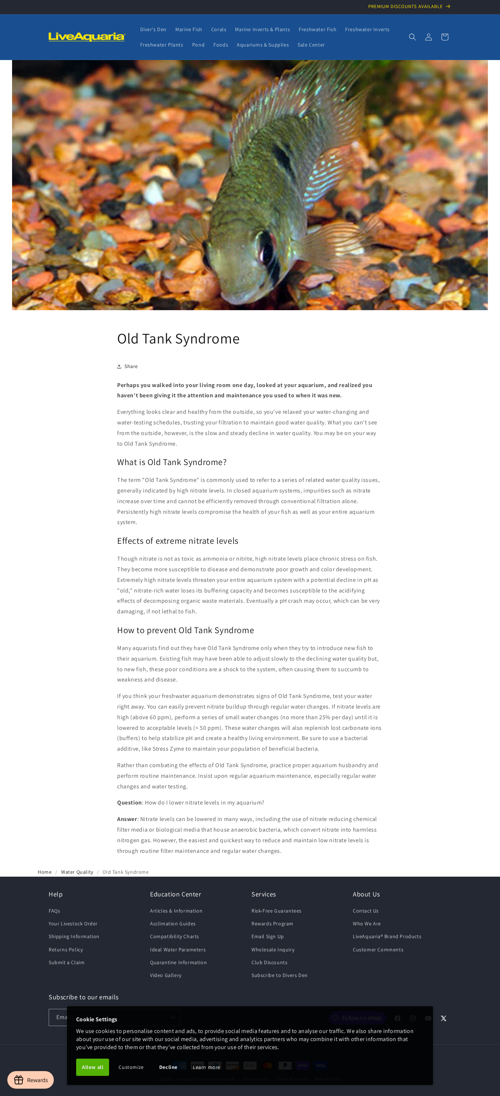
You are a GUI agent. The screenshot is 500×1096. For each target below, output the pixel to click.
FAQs (54, 910)
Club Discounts (269, 962)
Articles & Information (176, 910)
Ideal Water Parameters (178, 949)
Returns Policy (66, 949)
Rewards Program (272, 923)
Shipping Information (74, 936)
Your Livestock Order (73, 923)
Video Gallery (166, 975)
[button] (412, 37)
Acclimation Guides (173, 923)
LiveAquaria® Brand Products (387, 936)
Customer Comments (378, 949)
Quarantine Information (178, 962)
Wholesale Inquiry (272, 949)
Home (45, 872)
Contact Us (366, 910)
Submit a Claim (67, 962)
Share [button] (131, 366)
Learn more (206, 1067)
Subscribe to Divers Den (279, 975)
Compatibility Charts (174, 936)
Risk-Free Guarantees (276, 910)
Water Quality (77, 872)
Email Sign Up (267, 936)
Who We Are (367, 923)
